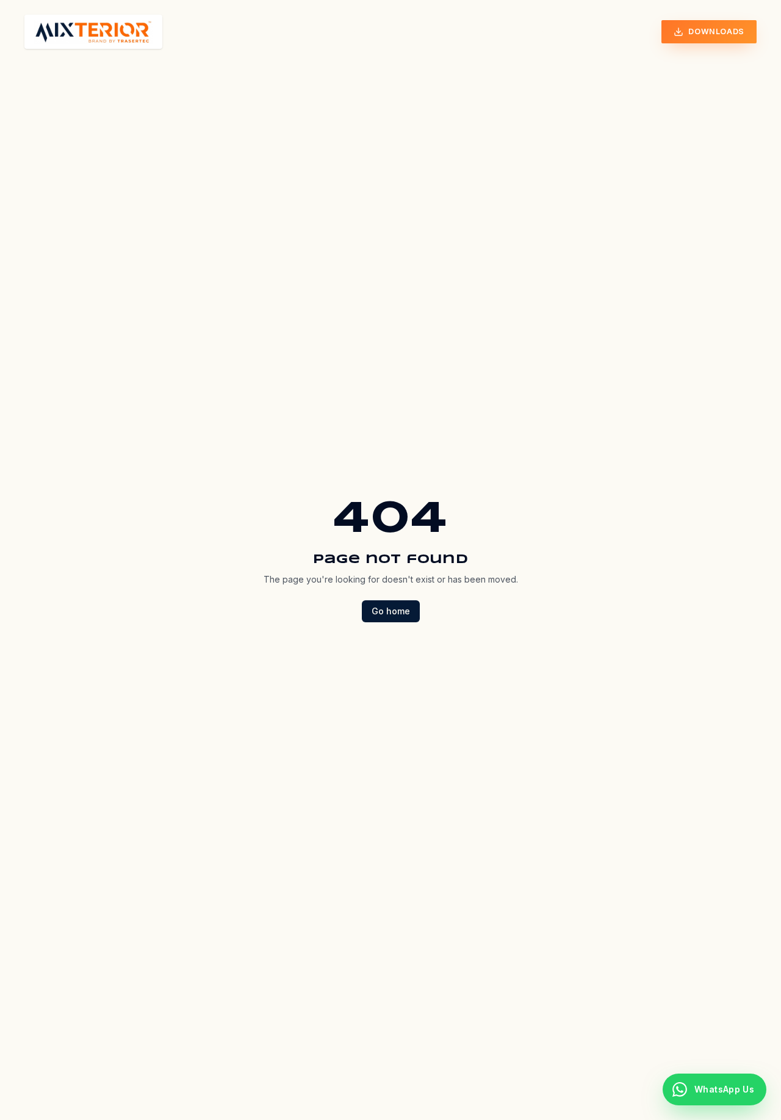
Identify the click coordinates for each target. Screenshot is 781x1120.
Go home (391, 611)
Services (472, 31)
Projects (403, 31)
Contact (548, 31)
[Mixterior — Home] (93, 32)
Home (267, 31)
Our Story (330, 31)
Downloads (716, 31)
